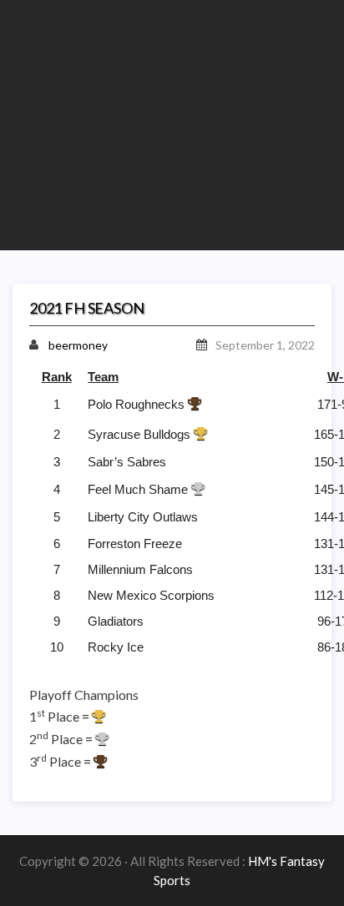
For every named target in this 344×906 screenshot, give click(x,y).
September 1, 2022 (265, 345)
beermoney (78, 345)
